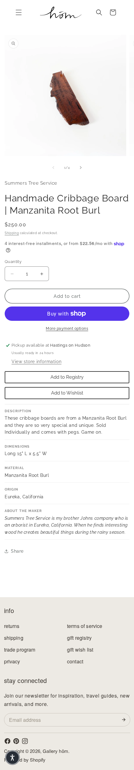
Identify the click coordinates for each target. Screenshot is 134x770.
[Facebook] (7, 741)
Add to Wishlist (67, 393)
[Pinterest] (16, 741)
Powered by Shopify (25, 759)
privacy (12, 661)
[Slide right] (81, 167)
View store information (36, 361)
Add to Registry (67, 377)
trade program (20, 649)
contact (75, 661)
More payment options (67, 328)
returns (12, 625)
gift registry (79, 637)
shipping (13, 637)
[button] (19, 12)
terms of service (85, 625)
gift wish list (80, 649)
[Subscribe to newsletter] (125, 719)
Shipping (12, 233)
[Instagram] (25, 741)
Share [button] (17, 551)
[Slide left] (53, 167)
